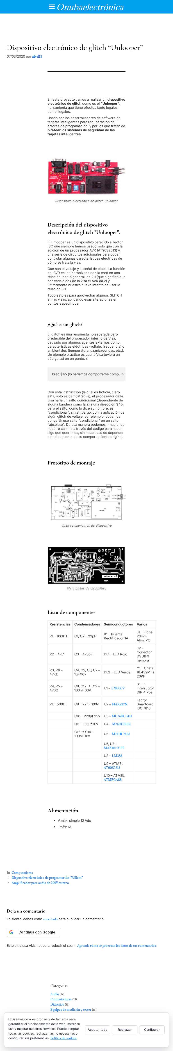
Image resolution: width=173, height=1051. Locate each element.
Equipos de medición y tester (70, 1010)
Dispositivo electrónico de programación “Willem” (47, 878)
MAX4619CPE (114, 748)
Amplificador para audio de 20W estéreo (40, 883)
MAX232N (119, 704)
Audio (54, 994)
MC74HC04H (122, 716)
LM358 (117, 756)
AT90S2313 (112, 768)
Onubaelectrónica (89, 7)
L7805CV (118, 688)
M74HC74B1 (121, 734)
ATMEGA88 (113, 780)
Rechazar (125, 1029)
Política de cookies (63, 1038)
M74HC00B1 (121, 724)
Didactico (57, 1004)
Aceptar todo (97, 1029)
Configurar (152, 1029)
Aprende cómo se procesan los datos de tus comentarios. (117, 946)
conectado (50, 919)
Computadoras (22, 873)
